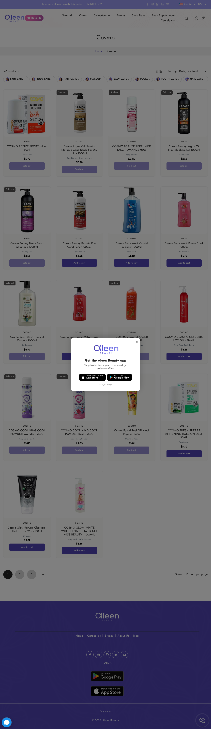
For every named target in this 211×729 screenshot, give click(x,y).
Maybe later (105, 385)
